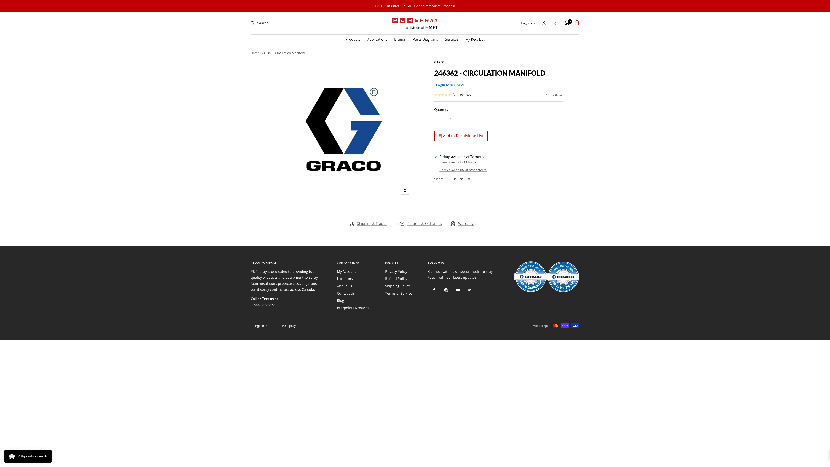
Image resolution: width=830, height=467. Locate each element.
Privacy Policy (396, 271)
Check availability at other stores (463, 170)
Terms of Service (398, 293)
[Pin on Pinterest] (455, 179)
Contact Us (346, 293)
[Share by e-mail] (468, 179)
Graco (439, 62)
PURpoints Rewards (353, 307)
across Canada (302, 289)
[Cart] (567, 23)
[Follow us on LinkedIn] (470, 290)
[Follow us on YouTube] (458, 290)
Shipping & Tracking (373, 223)
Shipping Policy (397, 286)
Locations (345, 278)
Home (255, 53)
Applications (377, 39)
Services (451, 39)
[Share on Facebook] (449, 179)
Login (440, 85)
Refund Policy (396, 278)
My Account (346, 271)
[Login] (544, 23)
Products (352, 39)
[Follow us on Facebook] (434, 290)
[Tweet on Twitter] (461, 179)
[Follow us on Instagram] (446, 290)
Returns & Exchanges (424, 223)
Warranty (466, 223)
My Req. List (475, 39)
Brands (400, 39)
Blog (340, 300)
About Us (344, 286)
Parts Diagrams (425, 39)
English (526, 23)
